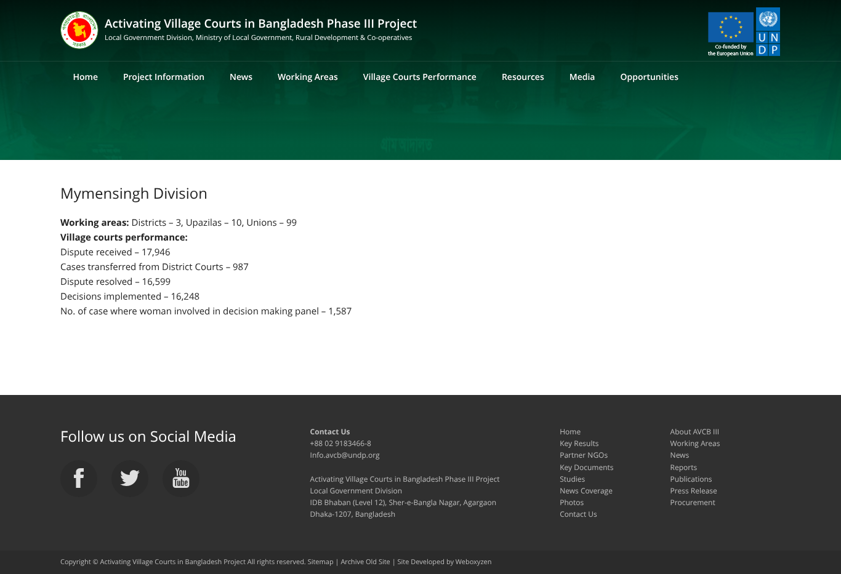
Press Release (693, 490)
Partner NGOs (584, 455)
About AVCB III (695, 431)
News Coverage (586, 490)
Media (582, 77)
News (241, 77)
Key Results (579, 443)
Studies (572, 479)
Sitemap (321, 562)
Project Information (163, 77)
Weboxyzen (474, 562)
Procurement (692, 502)
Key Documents (586, 467)
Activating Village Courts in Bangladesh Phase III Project (261, 28)
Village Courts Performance (420, 77)
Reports (684, 467)
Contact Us (578, 514)
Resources (523, 77)
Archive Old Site (365, 562)
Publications (691, 479)
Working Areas (308, 77)
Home (85, 77)
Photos (572, 502)
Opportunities (649, 77)
